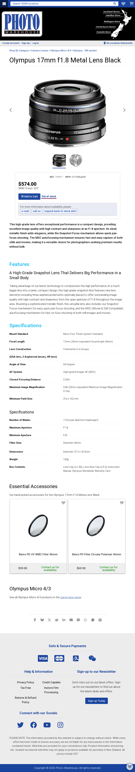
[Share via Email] (71, 619)
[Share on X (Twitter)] (49, 619)
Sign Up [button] (26, 43)
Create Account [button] (10, 43)
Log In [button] (36, 43)
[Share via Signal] (92, 619)
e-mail (25, 211)
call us (36, 211)
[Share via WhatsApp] (85, 619)
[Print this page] (100, 619)
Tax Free (25, 687)
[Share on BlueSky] (42, 619)
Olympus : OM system (85, 50)
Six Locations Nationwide (119, 43)
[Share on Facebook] (35, 619)
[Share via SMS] (78, 619)
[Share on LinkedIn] (64, 619)
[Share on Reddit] (56, 619)
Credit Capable (51, 682)
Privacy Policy (25, 682)
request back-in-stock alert (60, 211)
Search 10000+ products (26, 3)
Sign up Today (96, 700)
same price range (70, 597)
